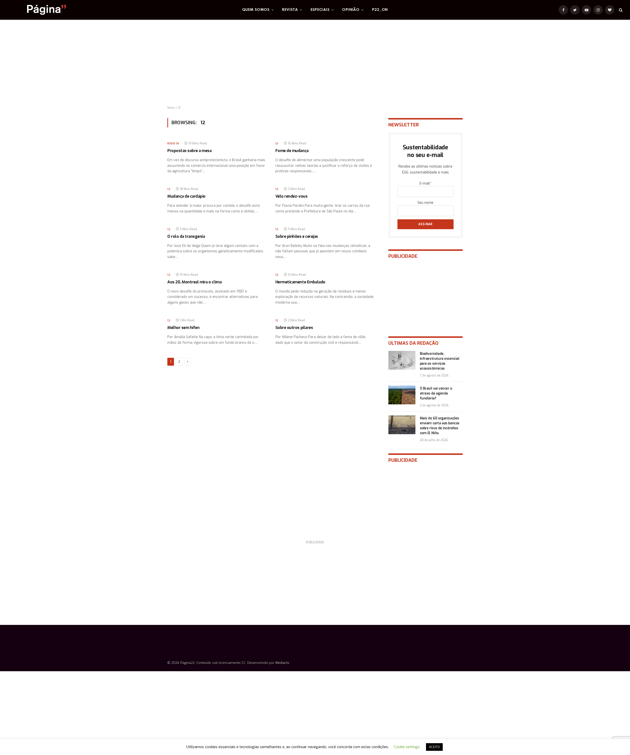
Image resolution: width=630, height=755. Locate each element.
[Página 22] (36, 9)
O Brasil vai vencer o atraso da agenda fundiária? (436, 393)
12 (277, 143)
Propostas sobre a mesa (189, 150)
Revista (290, 10)
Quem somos (255, 10)
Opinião (350, 10)
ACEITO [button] (434, 747)
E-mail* (425, 183)
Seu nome (425, 202)
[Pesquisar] (620, 10)
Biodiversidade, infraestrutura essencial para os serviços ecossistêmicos (439, 361)
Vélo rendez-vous (291, 196)
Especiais (320, 10)
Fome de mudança (292, 150)
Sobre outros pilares (294, 327)
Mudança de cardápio (186, 196)
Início (171, 108)
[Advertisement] (315, 62)
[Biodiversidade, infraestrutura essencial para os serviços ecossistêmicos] (401, 360)
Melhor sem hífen (183, 327)
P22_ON (380, 10)
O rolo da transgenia (186, 236)
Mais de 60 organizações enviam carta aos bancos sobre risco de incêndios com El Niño (439, 425)
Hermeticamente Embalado (300, 282)
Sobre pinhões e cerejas (296, 236)
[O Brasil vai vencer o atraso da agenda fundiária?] (401, 395)
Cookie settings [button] (407, 746)
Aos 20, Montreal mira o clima (194, 282)
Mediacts (282, 663)
